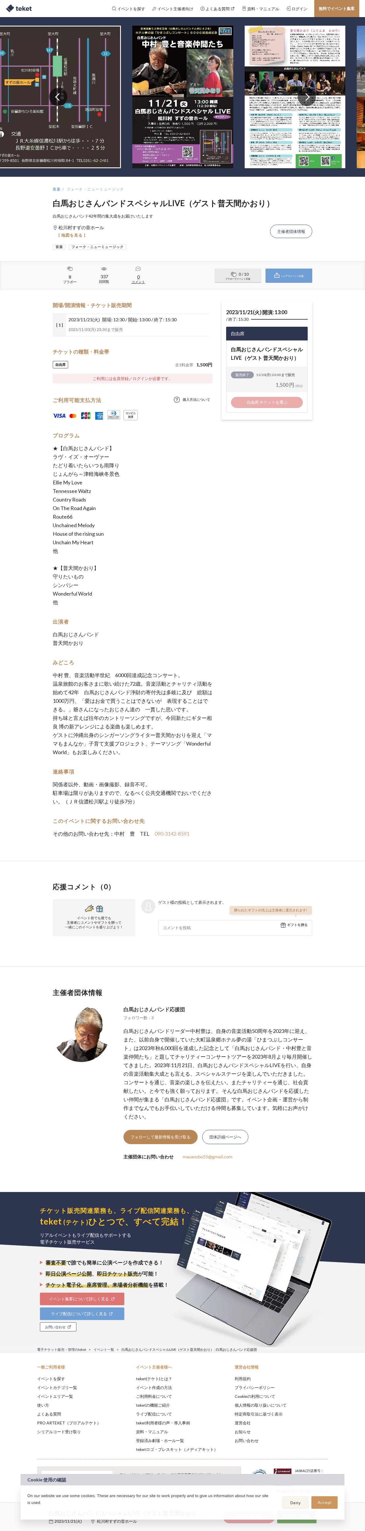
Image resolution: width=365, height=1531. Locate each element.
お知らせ (243, 1431)
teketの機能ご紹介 (153, 1405)
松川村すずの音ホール (117, 1521)
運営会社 (243, 1422)
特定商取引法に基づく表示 (259, 1414)
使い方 (43, 1405)
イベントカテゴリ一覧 (57, 1387)
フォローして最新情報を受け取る (160, 1136)
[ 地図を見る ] (72, 235)
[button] (28, 1510)
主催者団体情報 (291, 231)
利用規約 (243, 1378)
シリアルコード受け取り (59, 1431)
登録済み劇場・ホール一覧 (160, 1440)
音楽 (57, 189)
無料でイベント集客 (337, 8)
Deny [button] (295, 1502)
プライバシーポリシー (255, 1387)
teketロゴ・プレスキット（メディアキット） (177, 1449)
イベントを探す (51, 1378)
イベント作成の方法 (154, 1387)
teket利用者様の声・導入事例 (163, 1422)
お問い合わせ (247, 1440)
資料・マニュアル (152, 1431)
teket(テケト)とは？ (154, 1378)
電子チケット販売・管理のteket (61, 1349)
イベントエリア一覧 (55, 1396)
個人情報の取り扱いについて (261, 1405)
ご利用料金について (154, 1396)
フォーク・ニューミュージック (95, 189)
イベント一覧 (104, 1349)
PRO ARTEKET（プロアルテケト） (69, 1422)
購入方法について (196, 399)
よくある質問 (49, 1414)
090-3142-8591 (172, 834)
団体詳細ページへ (225, 1136)
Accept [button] (325, 1502)
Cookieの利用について (255, 1396)
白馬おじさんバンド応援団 (154, 1009)
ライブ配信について (154, 1414)
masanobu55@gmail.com (207, 1156)
